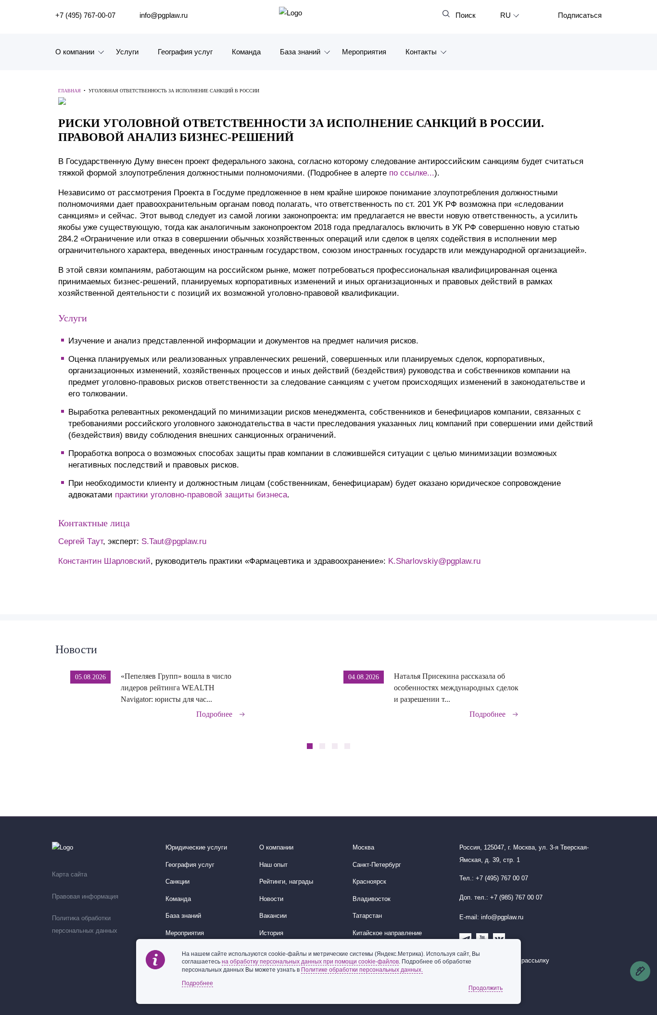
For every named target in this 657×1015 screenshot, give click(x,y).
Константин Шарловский (104, 561)
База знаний (300, 52)
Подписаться (580, 15)
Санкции (177, 881)
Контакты (421, 52)
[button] (598, 687)
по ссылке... (411, 173)
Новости (76, 649)
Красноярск (369, 881)
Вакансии (273, 916)
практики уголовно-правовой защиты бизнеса (201, 494)
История (271, 933)
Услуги (127, 52)
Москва (363, 847)
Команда (246, 52)
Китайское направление (387, 933)
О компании (74, 52)
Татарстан (367, 916)
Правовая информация (85, 896)
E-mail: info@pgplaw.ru (491, 917)
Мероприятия (364, 52)
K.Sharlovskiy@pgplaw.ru (434, 561)
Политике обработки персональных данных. (362, 969)
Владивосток (372, 899)
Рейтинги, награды (286, 881)
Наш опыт (273, 865)
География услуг (185, 52)
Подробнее (214, 714)
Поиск (465, 15)
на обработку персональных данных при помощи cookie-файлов (310, 961)
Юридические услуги (196, 847)
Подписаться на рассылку (511, 960)
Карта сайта (69, 874)
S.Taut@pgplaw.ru (173, 541)
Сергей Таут (80, 541)
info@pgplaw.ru (163, 15)
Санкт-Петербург (377, 865)
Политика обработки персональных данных (84, 924)
